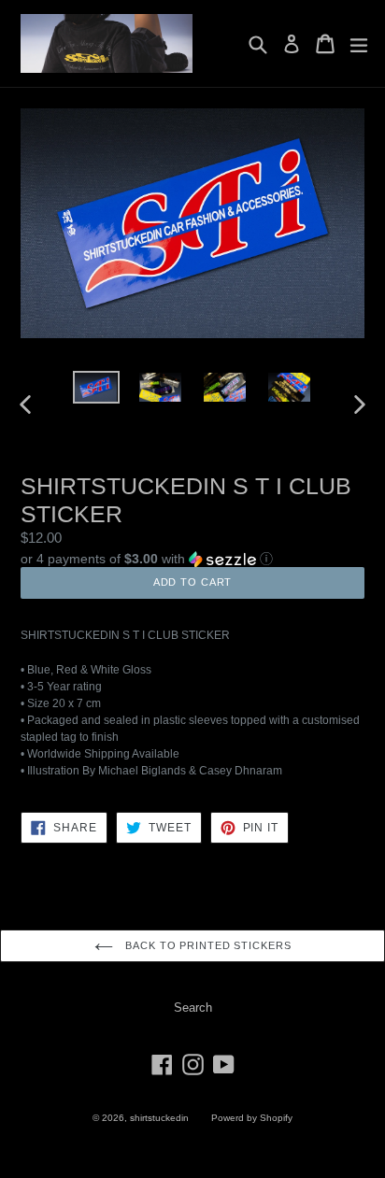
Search (193, 1008)
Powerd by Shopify (251, 1118)
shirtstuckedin (159, 1118)
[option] (96, 387)
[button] (192, 557)
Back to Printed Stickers (207, 945)
